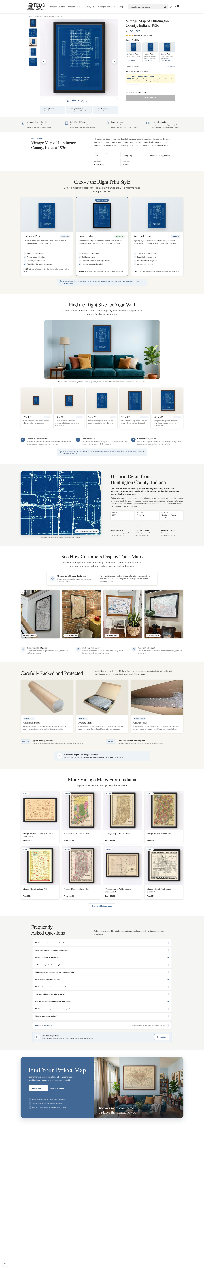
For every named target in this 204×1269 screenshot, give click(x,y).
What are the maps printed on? (47, 979)
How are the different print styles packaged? (53, 1001)
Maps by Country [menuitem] (57, 6)
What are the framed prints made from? (50, 987)
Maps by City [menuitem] (89, 6)
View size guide (171, 66)
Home (30, 16)
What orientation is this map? (47, 957)
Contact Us (161, 1037)
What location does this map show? (49, 943)
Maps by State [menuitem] (74, 6)
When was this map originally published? (51, 950)
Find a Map (38, 1088)
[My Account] (171, 7)
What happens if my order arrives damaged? (52, 1009)
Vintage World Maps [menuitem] (106, 6)
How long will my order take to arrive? (50, 994)
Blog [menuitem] (121, 6)
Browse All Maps (57, 1088)
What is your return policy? (46, 1016)
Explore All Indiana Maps (102, 906)
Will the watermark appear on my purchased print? (55, 972)
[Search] (165, 6)
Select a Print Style (150, 98)
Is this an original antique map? (47, 965)
